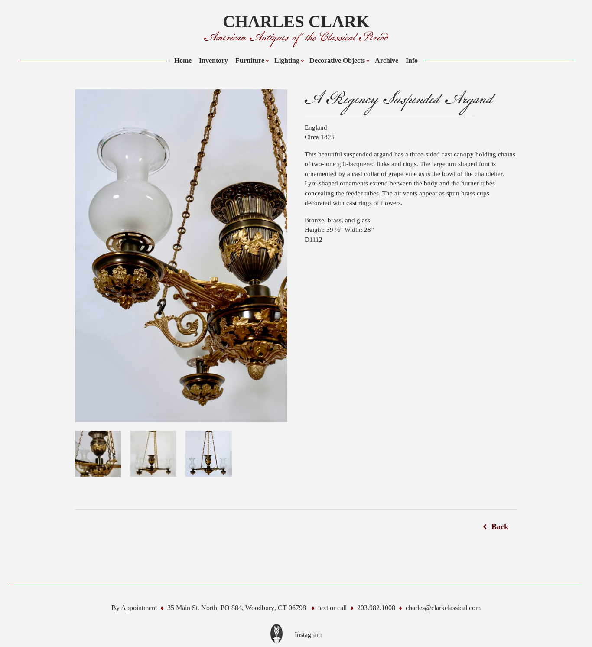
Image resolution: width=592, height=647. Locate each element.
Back (499, 526)
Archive (386, 60)
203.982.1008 (376, 607)
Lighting (286, 60)
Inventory (213, 60)
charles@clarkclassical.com (443, 607)
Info (412, 60)
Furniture (249, 60)
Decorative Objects (337, 60)
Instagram (308, 634)
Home (183, 60)
